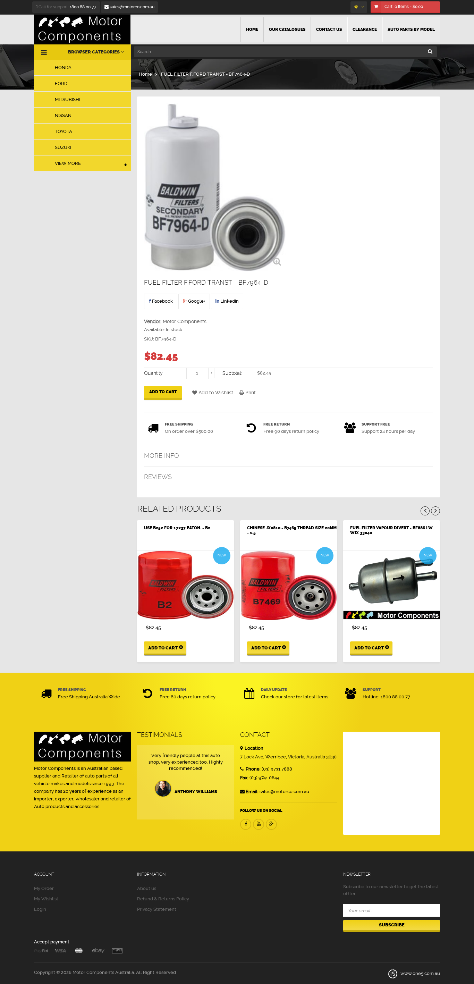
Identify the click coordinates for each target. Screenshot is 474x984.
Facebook (162, 301)
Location (253, 748)
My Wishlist (46, 898)
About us (146, 888)
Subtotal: (232, 373)
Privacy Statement (156, 909)
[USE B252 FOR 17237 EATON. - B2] (185, 585)
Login (40, 909)
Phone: (253, 769)
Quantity (153, 373)
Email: (252, 791)
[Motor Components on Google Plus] (271, 824)
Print (250, 392)
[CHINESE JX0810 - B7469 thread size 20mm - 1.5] (288, 585)
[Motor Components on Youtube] (258, 824)
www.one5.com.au (419, 973)
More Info (161, 455)
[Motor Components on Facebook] (245, 824)
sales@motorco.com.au (131, 7)
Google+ (196, 301)
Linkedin (229, 301)
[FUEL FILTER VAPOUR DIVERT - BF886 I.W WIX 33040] (391, 585)
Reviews (158, 476)
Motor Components (184, 321)
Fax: (244, 777)
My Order (44, 888)
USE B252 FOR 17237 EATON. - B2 (177, 527)
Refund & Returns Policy (163, 898)
